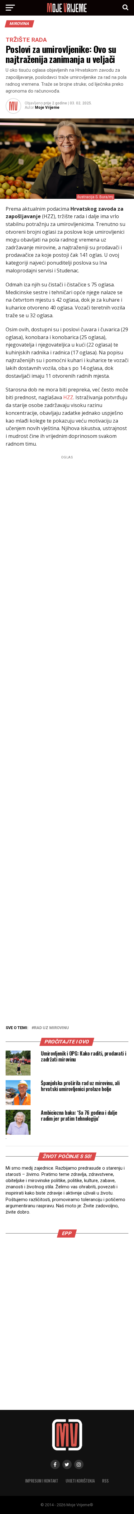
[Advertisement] (67, 737)
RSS (105, 1481)
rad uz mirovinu (51, 1028)
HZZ (68, 397)
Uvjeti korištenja (80, 1481)
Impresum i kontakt (41, 1481)
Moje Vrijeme (47, 107)
